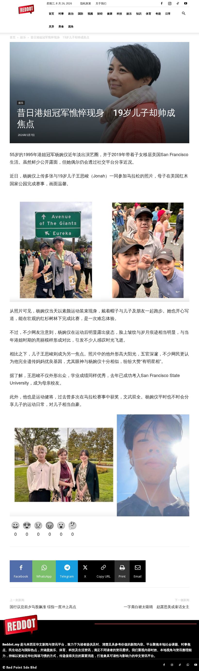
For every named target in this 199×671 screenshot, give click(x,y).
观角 (71, 26)
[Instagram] (169, 3)
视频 (90, 13)
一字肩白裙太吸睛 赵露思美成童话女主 (156, 607)
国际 (80, 13)
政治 (71, 13)
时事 (61, 13)
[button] (183, 13)
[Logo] (20, 625)
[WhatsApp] (187, 665)
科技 (119, 13)
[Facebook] (161, 3)
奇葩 (158, 13)
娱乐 (129, 13)
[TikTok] (177, 3)
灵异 (51, 26)
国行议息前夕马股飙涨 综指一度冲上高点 (43, 607)
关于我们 (101, 3)
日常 (168, 13)
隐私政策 (85, 3)
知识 (138, 13)
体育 (148, 13)
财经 (100, 13)
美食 (61, 26)
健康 (109, 13)
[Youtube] (185, 3)
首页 (51, 13)
